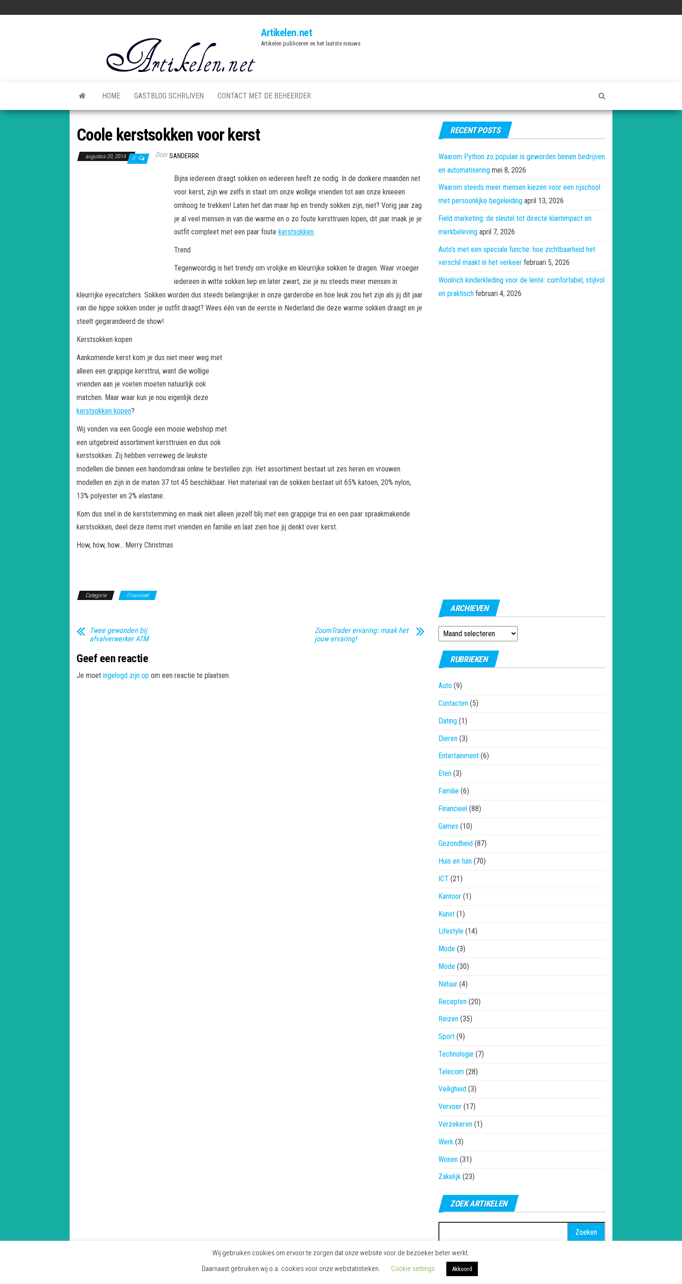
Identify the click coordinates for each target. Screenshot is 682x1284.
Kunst (446, 914)
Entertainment (458, 755)
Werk (445, 1141)
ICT (443, 878)
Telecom (451, 1071)
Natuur (447, 984)
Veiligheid (452, 1088)
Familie (448, 791)
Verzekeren (455, 1124)
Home (111, 95)
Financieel (138, 595)
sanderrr (184, 156)
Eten (444, 773)
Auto (445, 685)
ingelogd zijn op (126, 675)
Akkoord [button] (462, 1268)
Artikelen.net (286, 33)
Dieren (447, 738)
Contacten (453, 703)
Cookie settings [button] (413, 1269)
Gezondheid (455, 843)
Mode (446, 948)
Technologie (456, 1054)
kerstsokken (296, 231)
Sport (446, 1036)
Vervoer (450, 1106)
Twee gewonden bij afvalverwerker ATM (119, 634)
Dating (447, 720)
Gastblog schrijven (169, 95)
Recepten (452, 1001)
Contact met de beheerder (264, 95)
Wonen (448, 1159)
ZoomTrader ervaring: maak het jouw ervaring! (361, 634)
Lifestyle (450, 931)
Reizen (448, 1018)
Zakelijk (449, 1176)
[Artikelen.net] (82, 96)
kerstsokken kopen (104, 410)
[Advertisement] (123, 223)
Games (448, 826)
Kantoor (449, 896)
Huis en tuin (455, 861)
